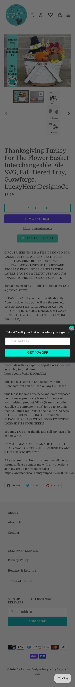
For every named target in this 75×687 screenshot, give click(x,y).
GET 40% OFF (37, 353)
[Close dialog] (71, 328)
